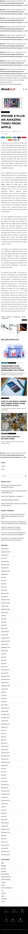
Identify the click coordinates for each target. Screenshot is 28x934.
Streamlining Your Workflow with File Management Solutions (12, 368)
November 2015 (5, 794)
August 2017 (4, 727)
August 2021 (4, 574)
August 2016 (4, 765)
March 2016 (4, 781)
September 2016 (5, 762)
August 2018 (4, 689)
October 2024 (4, 548)
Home (2, 469)
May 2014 (3, 835)
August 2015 (4, 803)
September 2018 (5, 685)
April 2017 (3, 740)
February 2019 (5, 670)
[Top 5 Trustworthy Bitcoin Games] (14, 422)
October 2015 (4, 797)
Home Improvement (6, 887)
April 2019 (3, 663)
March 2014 (4, 842)
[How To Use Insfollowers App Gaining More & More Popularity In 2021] (14, 387)
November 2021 (5, 564)
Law (2, 890)
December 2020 (5, 599)
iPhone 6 (9, 317)
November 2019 (5, 641)
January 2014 (4, 848)
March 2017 (4, 743)
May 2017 (3, 736)
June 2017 (3, 733)
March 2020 (4, 628)
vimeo (6, 921)
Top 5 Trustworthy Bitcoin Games (10, 438)
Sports (3, 896)
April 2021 (3, 587)
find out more (4, 538)
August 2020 (4, 612)
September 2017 (5, 724)
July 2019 (3, 654)
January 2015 (4, 826)
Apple (4, 317)
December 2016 (5, 752)
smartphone (5, 318)
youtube (13, 921)
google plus (14, 911)
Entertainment (5, 874)
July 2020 (3, 615)
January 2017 (4, 749)
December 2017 (5, 714)
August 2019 (4, 650)
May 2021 (3, 583)
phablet (24, 317)
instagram (20, 921)
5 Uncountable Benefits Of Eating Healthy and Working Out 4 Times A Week (12, 516)
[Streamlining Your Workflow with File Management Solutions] (14, 351)
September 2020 (5, 609)
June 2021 (3, 580)
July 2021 (3, 577)
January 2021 (4, 596)
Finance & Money (5, 879)
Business (4, 362)
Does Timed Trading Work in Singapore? (12, 496)
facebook (6, 911)
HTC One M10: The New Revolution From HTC (18, 330)
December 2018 (5, 676)
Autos (2, 863)
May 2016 (3, 775)
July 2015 (3, 807)
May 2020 (3, 622)
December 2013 (5, 851)
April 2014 (3, 838)
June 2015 (3, 810)
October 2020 (4, 606)
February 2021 (5, 593)
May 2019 (3, 660)
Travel (3, 901)
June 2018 (3, 695)
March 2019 (4, 666)
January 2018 (4, 711)
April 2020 (3, 625)
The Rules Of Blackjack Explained (10, 500)
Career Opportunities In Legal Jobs (10, 328)
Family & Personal (6, 876)
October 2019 (4, 644)
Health (3, 885)
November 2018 (5, 679)
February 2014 (5, 845)
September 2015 (5, 800)
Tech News (5, 112)
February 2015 (5, 822)
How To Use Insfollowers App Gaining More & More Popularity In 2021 (13, 403)
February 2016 (5, 784)
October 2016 (4, 759)
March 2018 (4, 705)
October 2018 (4, 682)
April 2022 (3, 558)
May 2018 (3, 698)
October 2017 (4, 721)
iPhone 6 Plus (17, 317)
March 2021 (4, 590)
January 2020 (4, 634)
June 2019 (3, 657)
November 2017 (5, 717)
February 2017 (5, 746)
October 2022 (4, 555)
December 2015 (5, 791)
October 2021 (4, 568)
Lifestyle (3, 893)
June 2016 (3, 772)
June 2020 (3, 619)
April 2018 (3, 701)
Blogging (3, 865)
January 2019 (4, 673)
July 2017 (3, 730)
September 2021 (5, 571)
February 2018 (5, 708)
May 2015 (3, 813)
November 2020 (5, 603)
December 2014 (5, 829)
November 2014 (5, 832)
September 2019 (5, 647)
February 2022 (5, 561)
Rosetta (3, 527)
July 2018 (3, 692)
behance (22, 911)
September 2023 (5, 552)
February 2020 (5, 631)
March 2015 (4, 819)
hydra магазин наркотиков (8, 522)
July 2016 (3, 768)
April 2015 (3, 816)
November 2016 (5, 756)
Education (3, 871)
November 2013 (5, 854)
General (4, 433)
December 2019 (5, 638)
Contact (3, 466)
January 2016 (4, 787)
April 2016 (3, 778)
